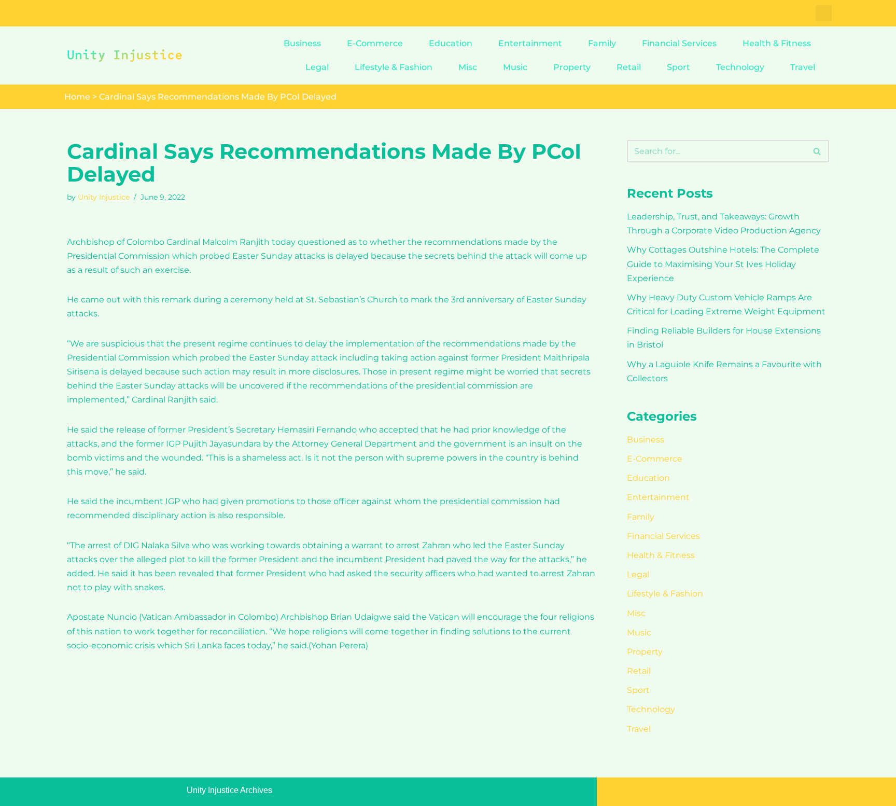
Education (450, 43)
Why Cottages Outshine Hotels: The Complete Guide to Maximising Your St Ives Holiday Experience (723, 264)
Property (572, 67)
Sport (678, 67)
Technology (740, 67)
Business (302, 43)
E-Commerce (375, 43)
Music (515, 67)
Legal (317, 67)
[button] (824, 13)
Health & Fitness (777, 43)
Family (602, 43)
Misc (467, 67)
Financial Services (679, 43)
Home (77, 97)
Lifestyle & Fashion (393, 67)
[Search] (817, 151)
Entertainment (530, 43)
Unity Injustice (104, 197)
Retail (629, 67)
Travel (802, 67)
